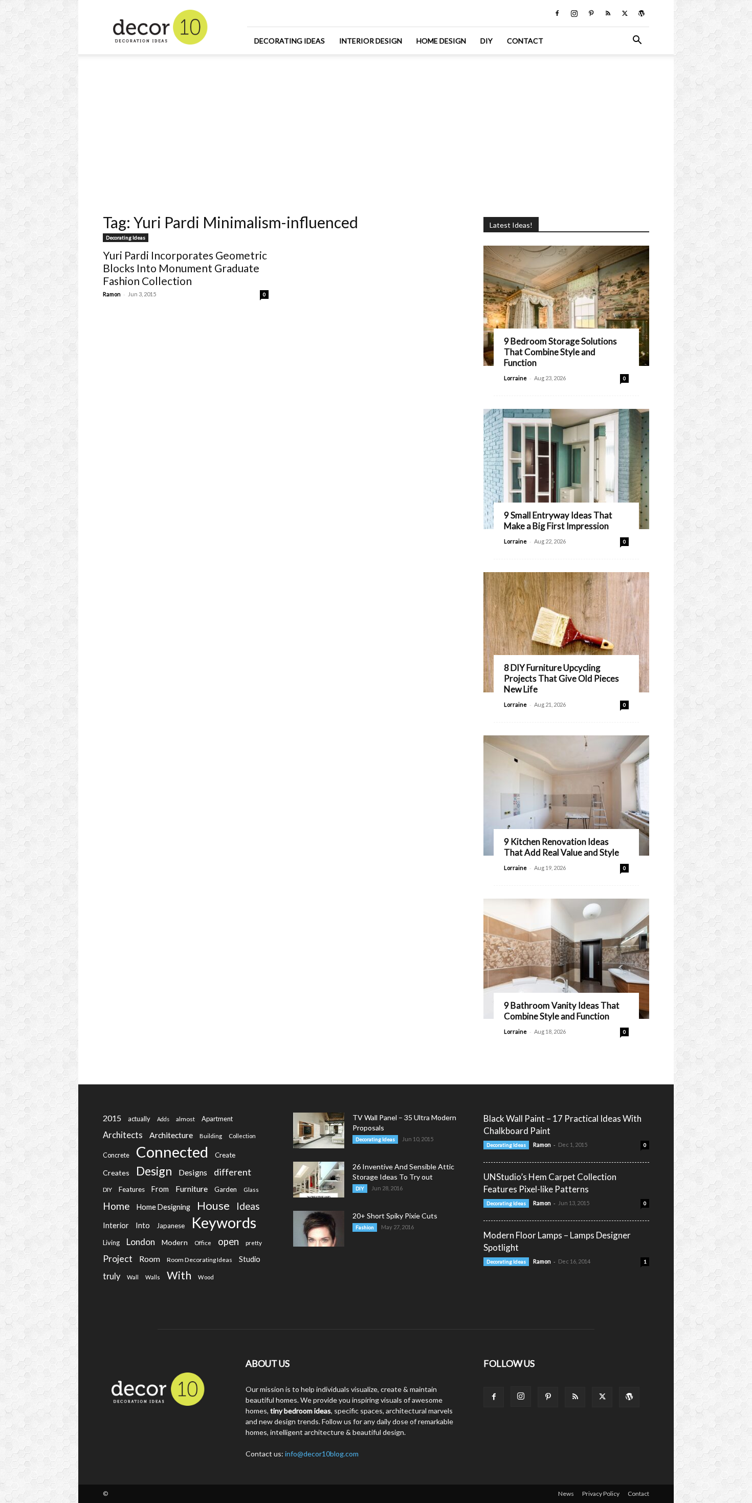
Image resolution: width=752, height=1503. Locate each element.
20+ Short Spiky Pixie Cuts (394, 1215)
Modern (175, 1242)
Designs (193, 1172)
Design (154, 1171)
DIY (486, 40)
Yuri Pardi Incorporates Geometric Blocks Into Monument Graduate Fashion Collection (185, 268)
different (232, 1172)
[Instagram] (574, 13)
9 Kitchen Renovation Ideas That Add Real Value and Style (561, 847)
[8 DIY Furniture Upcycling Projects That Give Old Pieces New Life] (566, 632)
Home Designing (163, 1207)
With (179, 1275)
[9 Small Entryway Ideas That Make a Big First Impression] (566, 469)
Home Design (441, 40)
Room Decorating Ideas (199, 1260)
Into (143, 1225)
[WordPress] (641, 13)
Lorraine (515, 378)
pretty (254, 1242)
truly (111, 1276)
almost (185, 1119)
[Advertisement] (376, 130)
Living (111, 1242)
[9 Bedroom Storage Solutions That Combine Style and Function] (566, 306)
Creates (116, 1172)
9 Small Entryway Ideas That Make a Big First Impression (558, 520)
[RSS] (607, 13)
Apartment (217, 1119)
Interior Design (370, 40)
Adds (163, 1119)
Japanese (171, 1226)
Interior (116, 1225)
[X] (624, 13)
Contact (525, 40)
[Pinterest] (591, 13)
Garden (225, 1189)
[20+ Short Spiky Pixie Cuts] (318, 1229)
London (140, 1241)
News (566, 1493)
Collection (242, 1135)
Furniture (191, 1188)
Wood (206, 1277)
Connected (172, 1151)
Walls (152, 1277)
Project (117, 1258)
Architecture (171, 1135)
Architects (123, 1135)
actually (139, 1119)
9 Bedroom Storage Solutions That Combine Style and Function (560, 352)
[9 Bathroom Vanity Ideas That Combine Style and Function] (566, 959)
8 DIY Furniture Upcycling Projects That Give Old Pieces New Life (561, 678)
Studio (249, 1259)
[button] (637, 41)
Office (202, 1242)
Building (211, 1135)
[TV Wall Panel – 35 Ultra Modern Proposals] (318, 1130)
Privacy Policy (601, 1493)
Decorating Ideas (289, 40)
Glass (251, 1189)
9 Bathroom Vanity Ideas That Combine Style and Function (562, 1010)
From (160, 1189)
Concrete (116, 1155)
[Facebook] (557, 13)
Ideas (248, 1206)
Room (149, 1259)
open (228, 1241)
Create (225, 1155)
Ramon (112, 294)
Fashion (365, 1227)
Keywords (223, 1222)
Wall (133, 1277)
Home (116, 1206)
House (213, 1205)
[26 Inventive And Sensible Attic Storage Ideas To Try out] (318, 1179)
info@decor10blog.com (322, 1453)
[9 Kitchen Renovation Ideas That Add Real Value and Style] (566, 795)
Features (132, 1189)
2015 (112, 1118)
